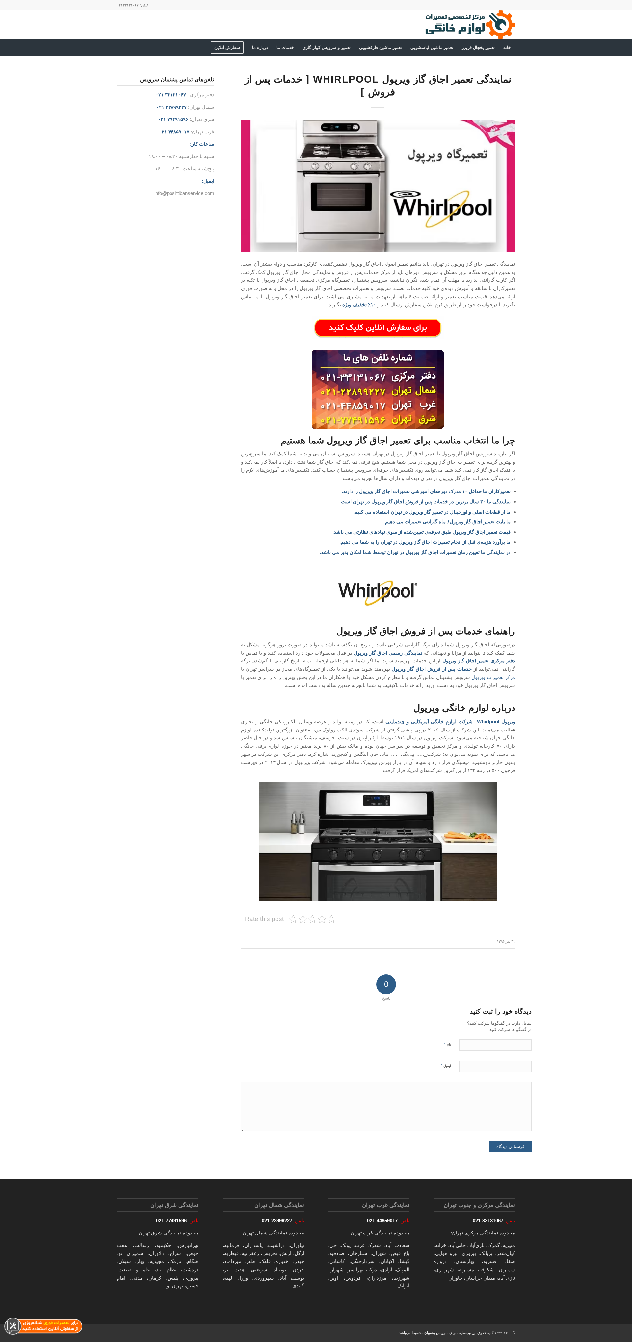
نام (447, 1044)
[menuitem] (507, 47)
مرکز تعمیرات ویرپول (493, 677)
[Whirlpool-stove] (378, 186)
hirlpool (490, 721)
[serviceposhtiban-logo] (470, 24)
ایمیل (446, 1065)
